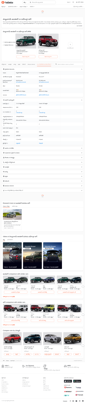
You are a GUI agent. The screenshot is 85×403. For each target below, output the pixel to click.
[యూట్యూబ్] (76, 401)
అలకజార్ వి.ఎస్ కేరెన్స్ (42, 292)
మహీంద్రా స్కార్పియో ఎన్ (29, 346)
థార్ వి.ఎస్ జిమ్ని (42, 320)
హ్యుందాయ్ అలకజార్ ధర (28, 23)
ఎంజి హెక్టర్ (46, 346)
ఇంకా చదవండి (79, 25)
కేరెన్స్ (44, 287)
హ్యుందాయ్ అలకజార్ (21, 50)
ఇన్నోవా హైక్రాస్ (48, 354)
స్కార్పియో (72, 315)
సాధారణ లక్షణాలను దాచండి (10, 42)
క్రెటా (17, 287)
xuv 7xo (37, 354)
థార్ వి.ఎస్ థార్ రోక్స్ (15, 320)
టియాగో (77, 354)
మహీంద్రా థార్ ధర (66, 23)
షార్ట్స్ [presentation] (4, 239)
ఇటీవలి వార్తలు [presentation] (15, 206)
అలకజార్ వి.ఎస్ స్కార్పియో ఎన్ (69, 292)
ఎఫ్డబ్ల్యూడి (18, 143)
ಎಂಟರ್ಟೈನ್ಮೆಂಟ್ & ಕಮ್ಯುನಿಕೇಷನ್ (44, 64)
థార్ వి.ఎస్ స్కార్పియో (69, 320)
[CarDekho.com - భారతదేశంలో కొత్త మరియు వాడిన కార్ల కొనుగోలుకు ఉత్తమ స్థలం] (7, 2)
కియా (44, 285)
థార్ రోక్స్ (18, 315)
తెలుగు (68, 2)
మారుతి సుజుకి (46, 314)
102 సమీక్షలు (22, 91)
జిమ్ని (44, 315)
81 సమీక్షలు (45, 91)
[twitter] (73, 401)
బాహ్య (15, 64)
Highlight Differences (8, 45)
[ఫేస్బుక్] (70, 401)
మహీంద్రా (71, 285)
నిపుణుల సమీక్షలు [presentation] (6, 206)
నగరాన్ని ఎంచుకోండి (78, 6)
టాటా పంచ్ (66, 346)
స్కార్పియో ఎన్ (73, 287)
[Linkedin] (82, 401)
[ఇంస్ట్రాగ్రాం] (79, 401)
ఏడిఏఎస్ (24, 64)
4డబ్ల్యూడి (41, 143)
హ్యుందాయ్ (18, 285)
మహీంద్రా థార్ (41, 50)
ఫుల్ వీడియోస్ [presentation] (10, 239)
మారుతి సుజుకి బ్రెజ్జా (8, 346)
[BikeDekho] (68, 387)
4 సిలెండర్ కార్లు (19, 112)
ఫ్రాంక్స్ (7, 354)
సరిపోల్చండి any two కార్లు (8, 296)
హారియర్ (57, 354)
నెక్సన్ (16, 354)
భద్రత (19, 64)
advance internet (31, 64)
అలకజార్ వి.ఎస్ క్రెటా (15, 292)
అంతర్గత (9, 64)
